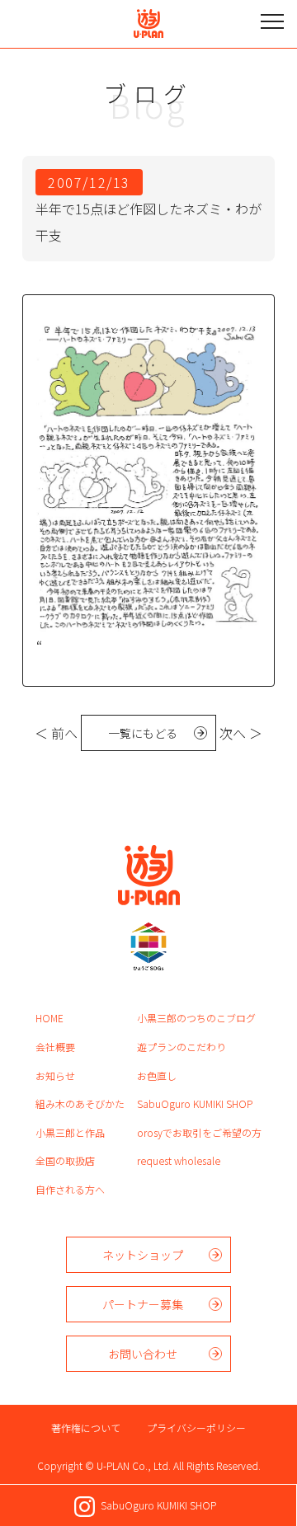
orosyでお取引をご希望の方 (199, 1132)
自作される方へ (70, 1189)
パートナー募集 (142, 1304)
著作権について (85, 1427)
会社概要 (55, 1047)
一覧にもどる (142, 733)
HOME (49, 1018)
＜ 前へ (56, 733)
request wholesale (178, 1160)
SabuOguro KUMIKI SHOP (194, 1103)
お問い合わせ (142, 1353)
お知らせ (55, 1075)
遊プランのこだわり (181, 1047)
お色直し (157, 1075)
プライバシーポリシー (196, 1427)
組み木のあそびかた (80, 1103)
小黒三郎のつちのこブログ (196, 1018)
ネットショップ (142, 1255)
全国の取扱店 (65, 1160)
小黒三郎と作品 (70, 1132)
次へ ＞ (240, 733)
